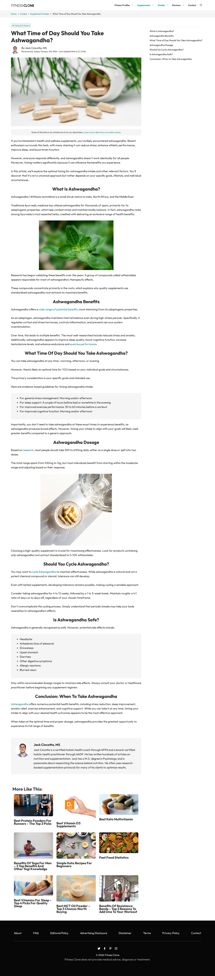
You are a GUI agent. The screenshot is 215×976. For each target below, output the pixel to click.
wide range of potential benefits (58, 309)
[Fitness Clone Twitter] (99, 948)
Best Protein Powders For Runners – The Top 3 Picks (32, 822)
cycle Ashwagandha (44, 572)
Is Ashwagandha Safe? (161, 54)
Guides (161, 5)
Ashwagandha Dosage (161, 45)
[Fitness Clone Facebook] (104, 948)
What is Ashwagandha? (162, 31)
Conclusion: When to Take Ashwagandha (171, 59)
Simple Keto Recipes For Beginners (74, 864)
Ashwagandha (20, 704)
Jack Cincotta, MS (36, 48)
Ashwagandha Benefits (162, 36)
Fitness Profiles (122, 5)
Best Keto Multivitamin (116, 819)
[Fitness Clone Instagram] (116, 948)
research (28, 450)
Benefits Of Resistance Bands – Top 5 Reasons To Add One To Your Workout (118, 909)
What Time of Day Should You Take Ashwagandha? (176, 40)
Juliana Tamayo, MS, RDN (45, 51)
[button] (201, 5)
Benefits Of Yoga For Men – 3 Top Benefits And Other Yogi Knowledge (33, 866)
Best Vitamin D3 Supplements (68, 824)
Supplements (143, 5)
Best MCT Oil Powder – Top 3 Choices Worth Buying (73, 909)
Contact (192, 5)
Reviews (176, 5)
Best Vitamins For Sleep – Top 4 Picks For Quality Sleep (33, 903)
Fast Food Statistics (114, 857)
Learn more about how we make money (102, 132)
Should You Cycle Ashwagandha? (167, 49)
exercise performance (83, 344)
